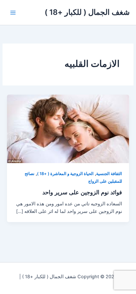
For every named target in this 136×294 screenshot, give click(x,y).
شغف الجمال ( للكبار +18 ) (87, 12)
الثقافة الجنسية (109, 173)
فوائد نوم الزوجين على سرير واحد (82, 192)
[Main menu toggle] (13, 12)
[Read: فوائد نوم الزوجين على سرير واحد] (68, 128)
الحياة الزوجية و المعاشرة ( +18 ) (65, 173)
